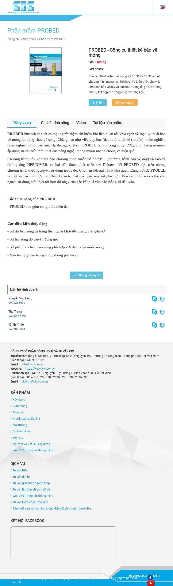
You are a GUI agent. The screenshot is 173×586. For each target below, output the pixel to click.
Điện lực (18, 437)
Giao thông (20, 406)
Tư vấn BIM (20, 470)
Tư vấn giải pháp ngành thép (31, 483)
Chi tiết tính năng (55, 122)
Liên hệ (97, 102)
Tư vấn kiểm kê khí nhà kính (30, 502)
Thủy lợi (18, 412)
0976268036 (16, 302)
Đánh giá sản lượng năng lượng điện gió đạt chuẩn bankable (52, 508)
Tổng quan (22, 122)
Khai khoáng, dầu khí (26, 418)
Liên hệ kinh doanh (24, 289)
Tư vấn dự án (21, 476)
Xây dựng (19, 399)
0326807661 (16, 329)
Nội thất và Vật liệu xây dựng (31, 444)
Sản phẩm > (31, 39)
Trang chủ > (15, 39)
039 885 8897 (17, 315)
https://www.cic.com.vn (40, 368)
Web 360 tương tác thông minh (33, 450)
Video (81, 122)
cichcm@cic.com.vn (35, 381)
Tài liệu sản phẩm (107, 122)
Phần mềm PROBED (52, 39)
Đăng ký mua (124, 102)
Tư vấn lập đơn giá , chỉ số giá (32, 489)
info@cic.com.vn (33, 364)
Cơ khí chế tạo (22, 431)
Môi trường (20, 425)
